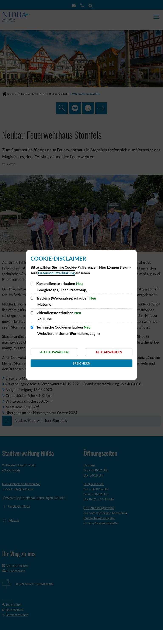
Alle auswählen (54, 352)
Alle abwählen (109, 352)
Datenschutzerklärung (56, 273)
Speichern (81, 363)
